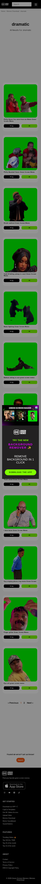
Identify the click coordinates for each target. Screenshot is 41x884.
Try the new (20, 440)
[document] (20, 442)
